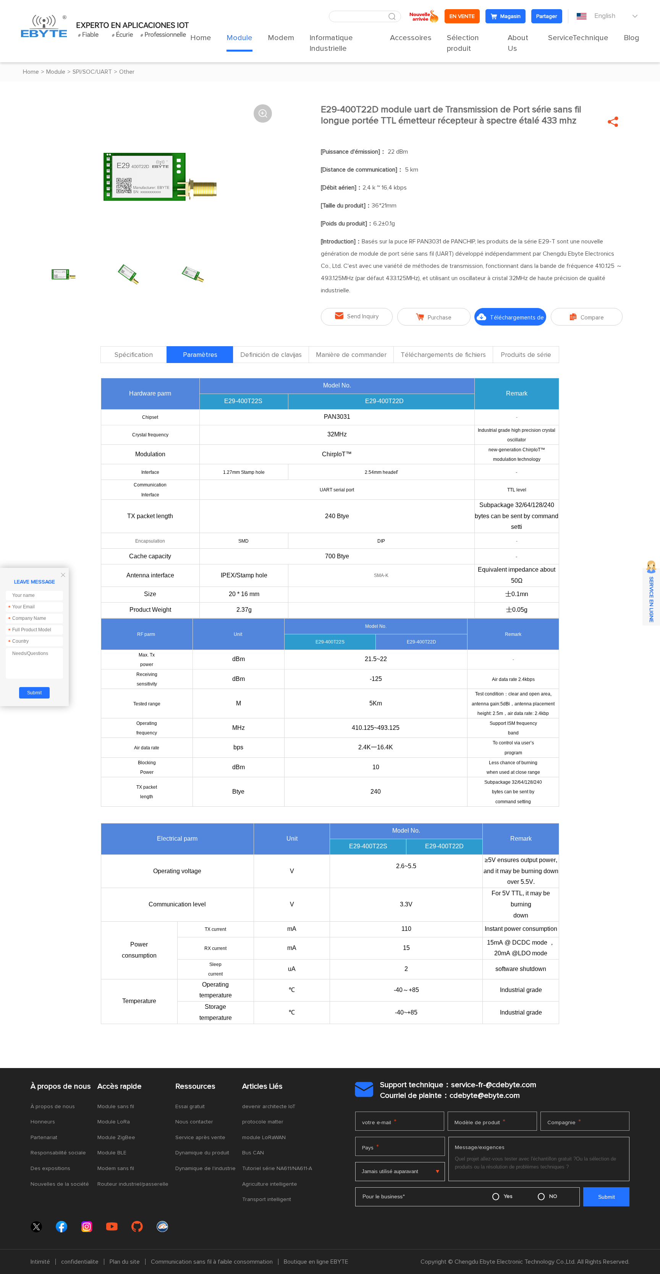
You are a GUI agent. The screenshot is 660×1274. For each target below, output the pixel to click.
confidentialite (80, 1262)
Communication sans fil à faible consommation (212, 1262)
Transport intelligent (266, 1199)
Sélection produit (463, 43)
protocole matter (262, 1122)
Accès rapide (119, 1086)
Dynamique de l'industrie (205, 1168)
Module (239, 38)
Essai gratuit (190, 1106)
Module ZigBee (116, 1137)
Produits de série (526, 355)
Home (200, 38)
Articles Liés (262, 1086)
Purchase (433, 317)
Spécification (134, 355)
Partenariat (44, 1137)
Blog (631, 38)
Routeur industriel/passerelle (132, 1184)
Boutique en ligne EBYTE (316, 1262)
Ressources (195, 1086)
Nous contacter (194, 1122)
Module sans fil (115, 1106)
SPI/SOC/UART (92, 72)
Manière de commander (351, 355)
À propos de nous (61, 1086)
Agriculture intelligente (269, 1184)
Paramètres (200, 355)
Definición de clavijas (271, 355)
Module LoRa (113, 1122)
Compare (587, 317)
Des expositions (50, 1168)
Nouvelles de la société (60, 1184)
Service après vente (200, 1137)
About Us (518, 43)
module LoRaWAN (264, 1137)
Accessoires (411, 38)
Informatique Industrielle (331, 43)
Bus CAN (253, 1153)
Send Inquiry (357, 315)
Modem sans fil (115, 1168)
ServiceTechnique (578, 38)
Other (126, 72)
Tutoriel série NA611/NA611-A (277, 1168)
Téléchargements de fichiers (510, 319)
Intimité (40, 1262)
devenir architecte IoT (269, 1106)
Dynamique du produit (202, 1153)
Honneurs (43, 1122)
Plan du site (125, 1262)
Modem (281, 38)
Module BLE (111, 1153)
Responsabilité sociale (58, 1153)
